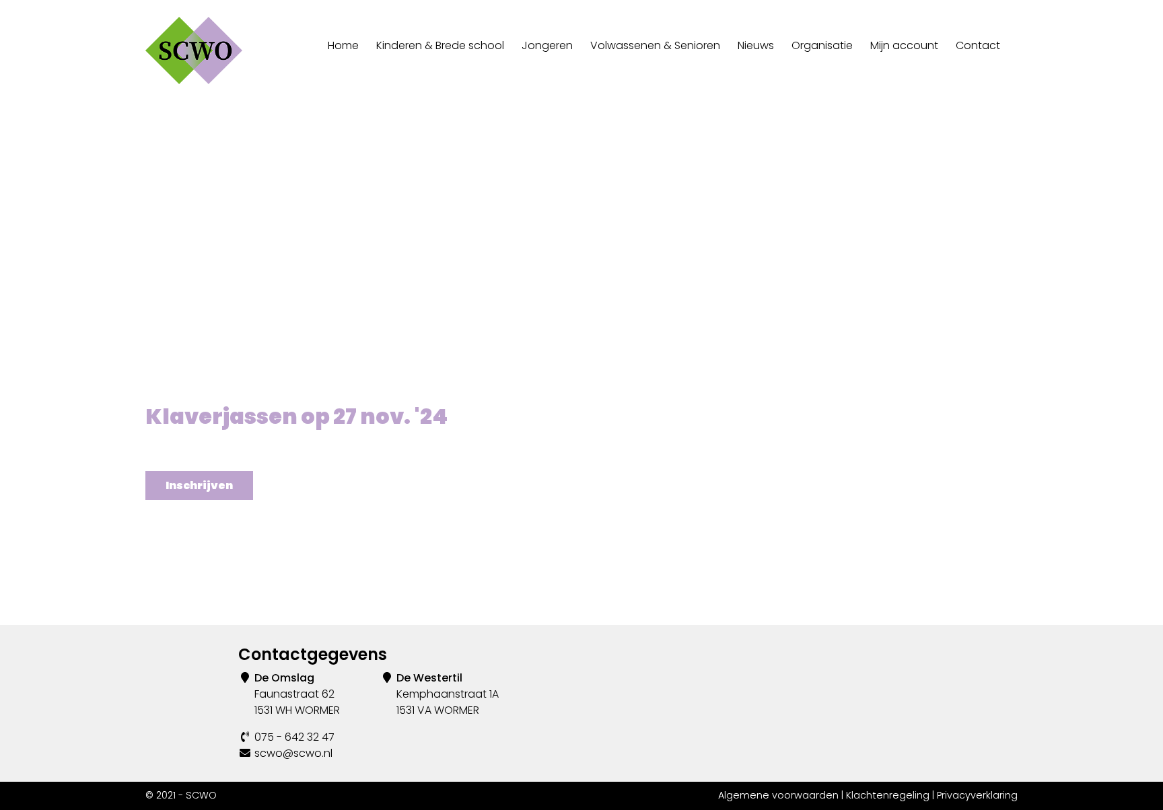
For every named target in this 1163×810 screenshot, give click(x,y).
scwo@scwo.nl (293, 753)
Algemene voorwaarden (778, 795)
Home (343, 45)
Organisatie (822, 45)
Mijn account (904, 45)
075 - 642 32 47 (294, 737)
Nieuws (756, 45)
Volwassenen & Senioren (655, 45)
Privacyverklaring (977, 795)
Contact (978, 45)
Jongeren (547, 45)
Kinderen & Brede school (440, 45)
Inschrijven (199, 485)
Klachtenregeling (887, 795)
